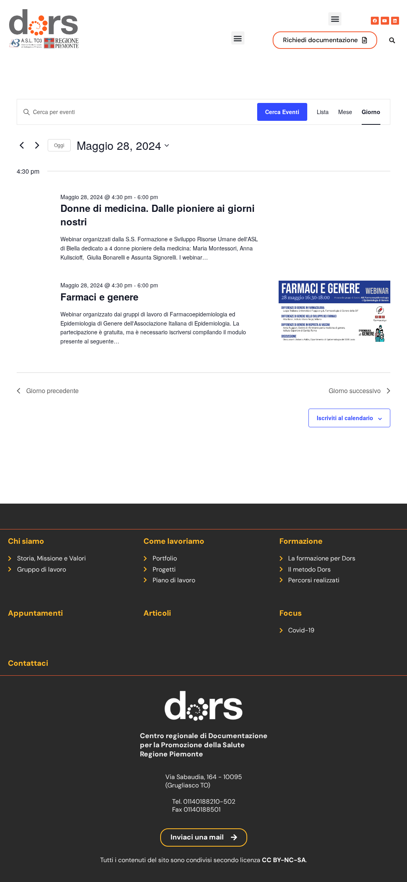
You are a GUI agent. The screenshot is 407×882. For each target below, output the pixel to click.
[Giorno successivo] (37, 145)
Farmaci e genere (99, 296)
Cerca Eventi (282, 112)
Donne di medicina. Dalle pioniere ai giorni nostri (157, 214)
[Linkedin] (395, 21)
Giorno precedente (52, 390)
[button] (334, 18)
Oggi (59, 145)
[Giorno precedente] (21, 145)
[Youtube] (385, 21)
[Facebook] (375, 21)
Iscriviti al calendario (345, 418)
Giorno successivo (355, 390)
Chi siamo (26, 541)
